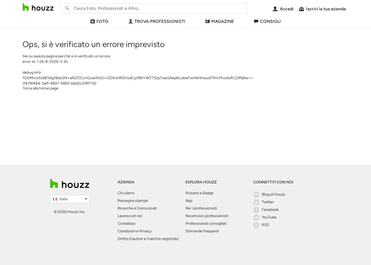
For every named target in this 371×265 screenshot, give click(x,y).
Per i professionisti (201, 208)
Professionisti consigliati (206, 223)
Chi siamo (126, 193)
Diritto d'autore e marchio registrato (148, 238)
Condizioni (127, 231)
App (189, 200)
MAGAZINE (222, 21)
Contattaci (127, 223)
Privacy (145, 231)
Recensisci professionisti (207, 216)
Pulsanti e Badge (199, 193)
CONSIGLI (270, 21)
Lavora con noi (130, 216)
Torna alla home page (40, 88)
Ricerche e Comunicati (137, 208)
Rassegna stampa (133, 200)
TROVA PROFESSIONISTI (159, 21)
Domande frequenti (202, 231)
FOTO (102, 21)
